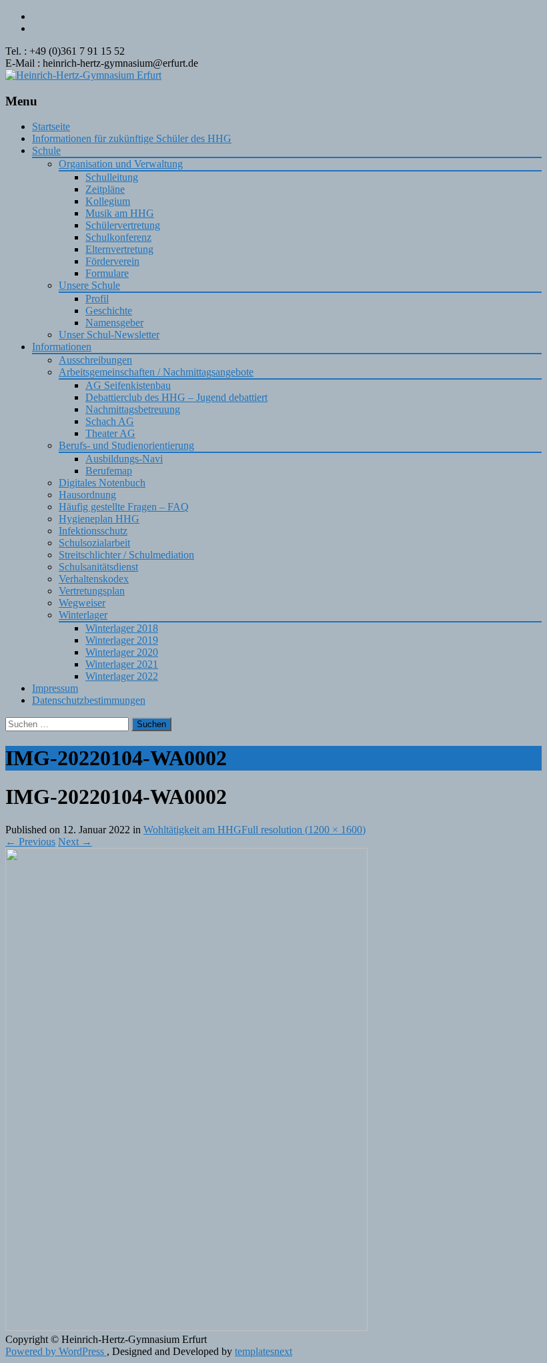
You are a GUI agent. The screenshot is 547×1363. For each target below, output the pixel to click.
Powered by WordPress (56, 1351)
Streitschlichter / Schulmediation (126, 554)
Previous (30, 841)
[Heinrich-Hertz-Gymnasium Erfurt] (83, 75)
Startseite (51, 126)
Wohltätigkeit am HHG (192, 829)
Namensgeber (114, 322)
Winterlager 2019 (121, 640)
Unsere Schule (89, 285)
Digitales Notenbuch (102, 482)
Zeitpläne (105, 189)
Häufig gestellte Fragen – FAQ (124, 506)
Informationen (61, 346)
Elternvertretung (119, 249)
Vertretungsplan (92, 590)
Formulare (107, 273)
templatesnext (263, 1351)
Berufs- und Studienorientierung (126, 445)
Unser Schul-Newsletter (109, 334)
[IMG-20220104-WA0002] (186, 1327)
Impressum (55, 688)
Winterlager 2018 (121, 628)
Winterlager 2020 (121, 652)
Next (75, 841)
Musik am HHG (119, 213)
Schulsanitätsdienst (98, 566)
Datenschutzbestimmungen (88, 700)
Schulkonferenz (118, 237)
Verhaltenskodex (94, 578)
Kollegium (107, 201)
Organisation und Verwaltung (121, 163)
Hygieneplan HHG (99, 518)
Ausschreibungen (95, 360)
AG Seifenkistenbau (128, 385)
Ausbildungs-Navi (124, 458)
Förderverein (112, 261)
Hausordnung (87, 494)
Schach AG (109, 421)
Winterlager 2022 (121, 676)
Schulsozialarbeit (94, 542)
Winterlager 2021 (121, 664)
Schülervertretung (122, 225)
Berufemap (108, 470)
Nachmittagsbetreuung (132, 409)
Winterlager (83, 614)
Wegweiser (82, 602)
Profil (97, 298)
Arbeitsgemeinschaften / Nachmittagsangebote (156, 372)
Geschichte (108, 310)
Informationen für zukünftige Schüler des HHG (131, 138)
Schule (46, 150)
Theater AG (110, 433)
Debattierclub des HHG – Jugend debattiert (176, 397)
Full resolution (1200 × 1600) (303, 829)
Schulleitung (111, 177)
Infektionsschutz (93, 530)
